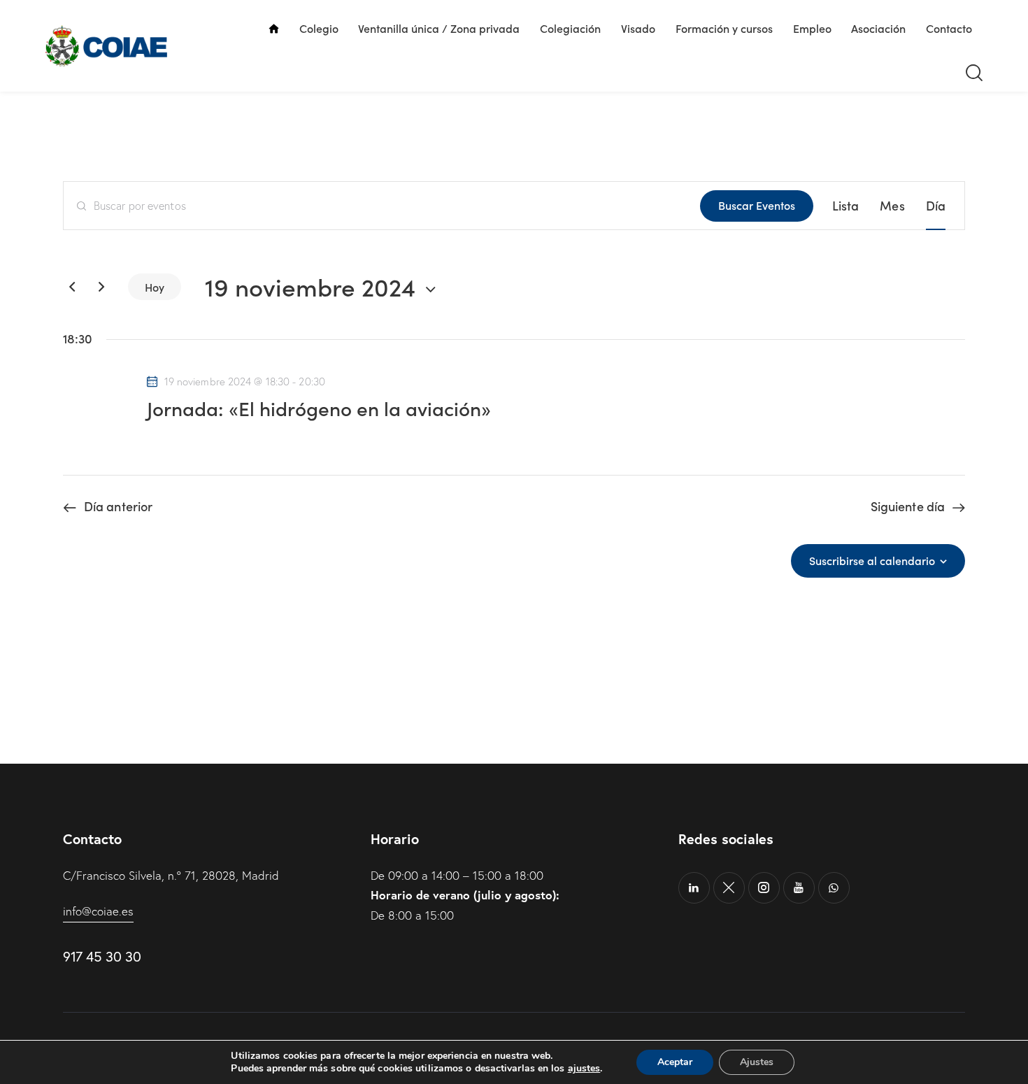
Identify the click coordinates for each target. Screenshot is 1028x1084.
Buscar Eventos (756, 205)
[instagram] (764, 888)
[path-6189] (729, 888)
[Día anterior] (72, 286)
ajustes (584, 1068)
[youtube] (799, 888)
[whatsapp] (834, 888)
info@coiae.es (98, 911)
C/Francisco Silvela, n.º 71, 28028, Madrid (171, 875)
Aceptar (674, 1062)
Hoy (154, 286)
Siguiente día (908, 506)
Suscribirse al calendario (872, 560)
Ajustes (756, 1062)
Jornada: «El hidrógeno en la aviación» (319, 408)
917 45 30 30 (102, 956)
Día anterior (118, 506)
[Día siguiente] (101, 286)
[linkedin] (694, 888)
